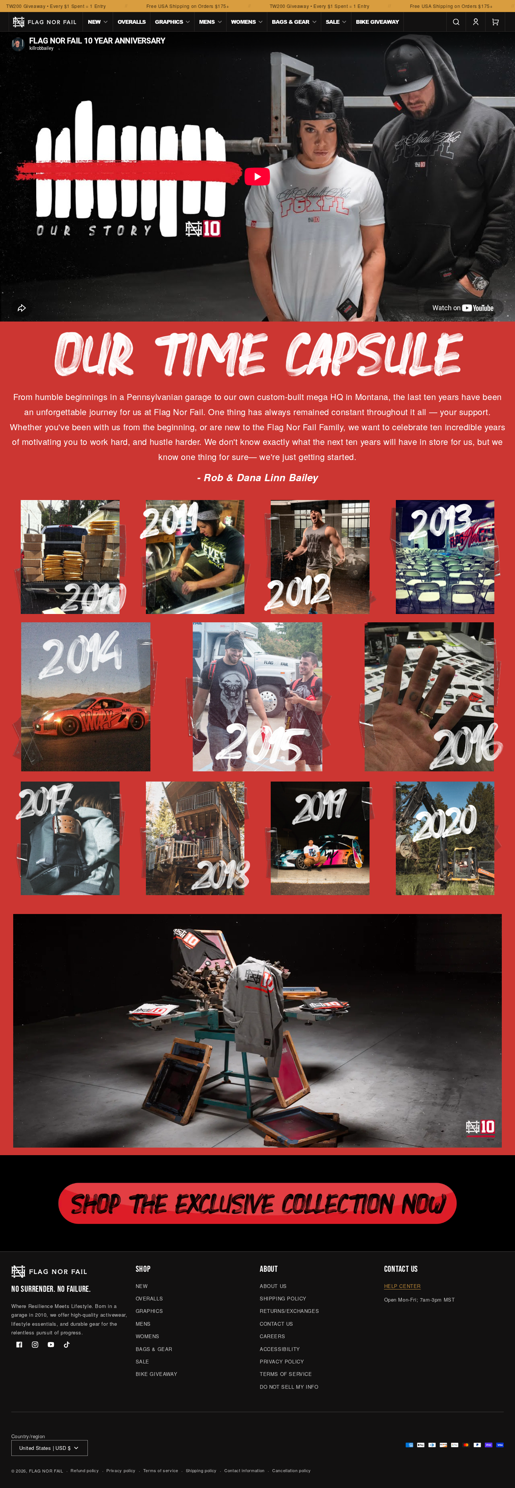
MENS (143, 1323)
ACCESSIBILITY (280, 1349)
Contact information (244, 1470)
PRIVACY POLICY (282, 1361)
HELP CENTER (402, 1285)
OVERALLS (149, 1298)
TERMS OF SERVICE (286, 1373)
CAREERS (272, 1336)
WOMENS (148, 1336)
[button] (98, 22)
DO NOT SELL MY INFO (289, 1386)
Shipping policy (201, 1470)
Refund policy (85, 1470)
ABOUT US (273, 1285)
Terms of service (160, 1470)
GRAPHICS (149, 1310)
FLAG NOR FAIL (46, 1471)
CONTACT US (276, 1323)
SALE (142, 1361)
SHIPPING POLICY (283, 1298)
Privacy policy (121, 1470)
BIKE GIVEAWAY (157, 1373)
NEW (142, 1285)
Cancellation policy (291, 1470)
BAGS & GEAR (154, 1349)
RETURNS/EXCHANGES (289, 1310)
